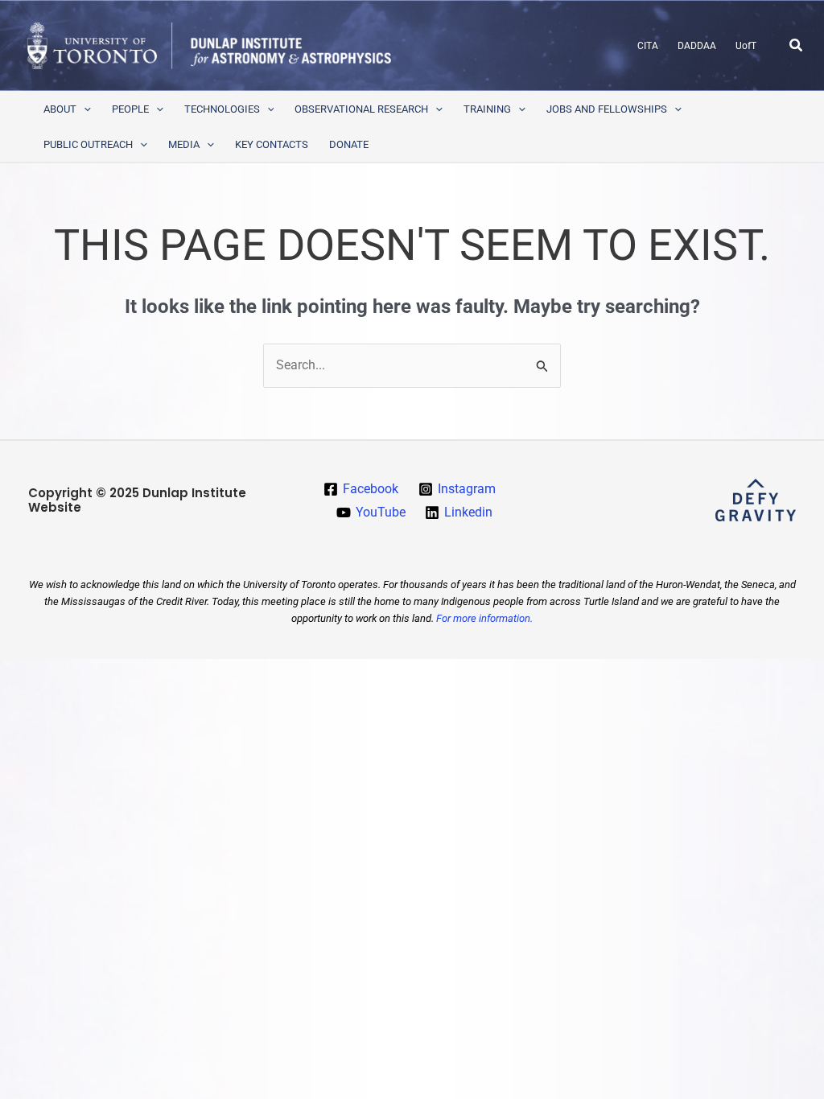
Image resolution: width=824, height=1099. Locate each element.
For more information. (484, 618)
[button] (796, 45)
